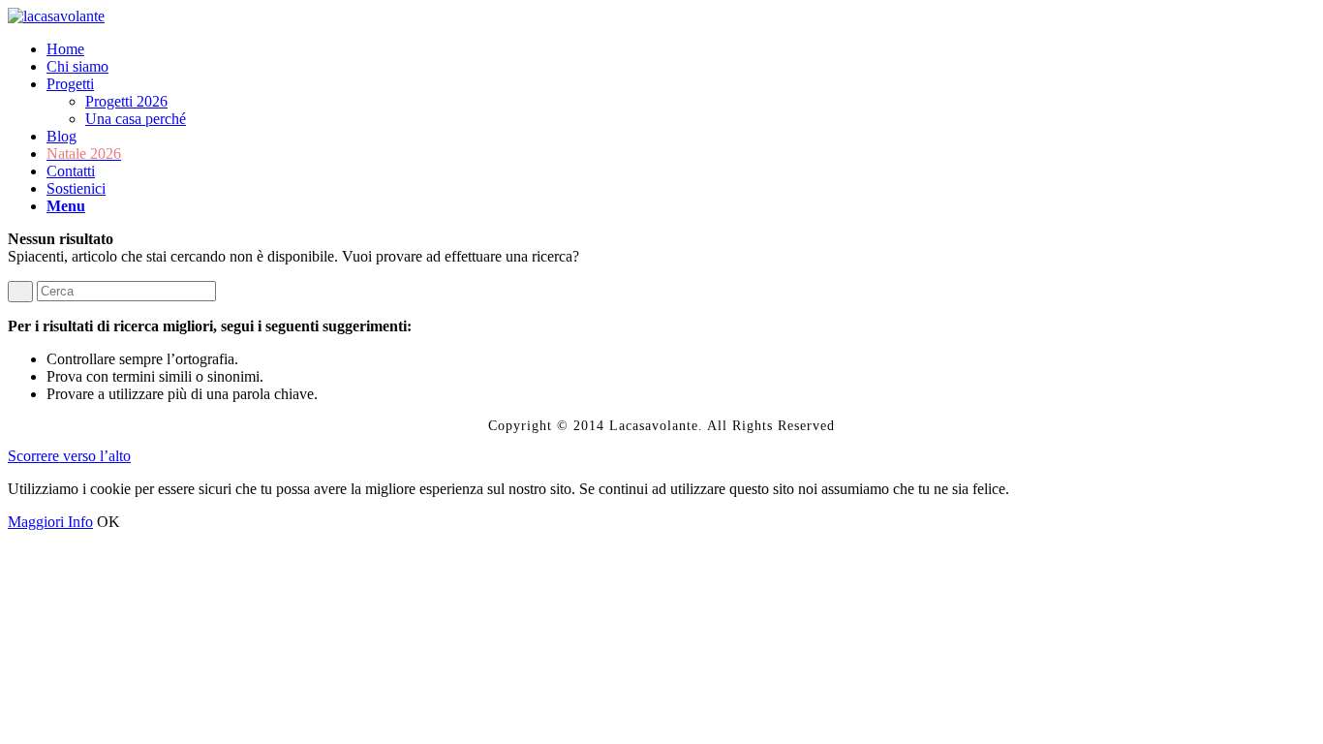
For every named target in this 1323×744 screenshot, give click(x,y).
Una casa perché (135, 118)
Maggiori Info (50, 521)
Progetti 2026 (126, 101)
